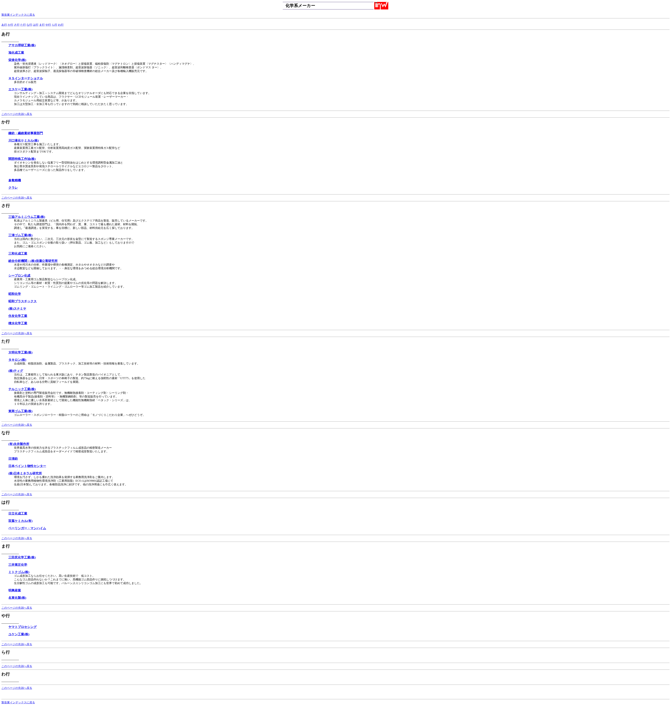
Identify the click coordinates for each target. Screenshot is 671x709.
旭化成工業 (16, 52)
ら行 (54, 24)
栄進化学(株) (17, 60)
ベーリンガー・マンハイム (27, 528)
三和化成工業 (17, 253)
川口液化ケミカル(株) (23, 140)
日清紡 (13, 458)
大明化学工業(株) (20, 352)
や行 (48, 24)
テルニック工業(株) (22, 389)
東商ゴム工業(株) (20, 411)
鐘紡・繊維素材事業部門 (25, 133)
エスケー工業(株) (20, 89)
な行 (29, 24)
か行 (10, 24)
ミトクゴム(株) (18, 572)
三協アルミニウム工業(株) (26, 217)
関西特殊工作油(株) (22, 159)
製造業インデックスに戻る (18, 14)
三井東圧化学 (17, 564)
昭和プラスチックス (22, 301)
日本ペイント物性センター (27, 466)
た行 (23, 24)
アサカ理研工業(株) (22, 45)
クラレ (13, 187)
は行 (35, 24)
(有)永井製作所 (18, 444)
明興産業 (14, 590)
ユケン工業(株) (18, 634)
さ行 (17, 24)
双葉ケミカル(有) (20, 521)
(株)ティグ (15, 370)
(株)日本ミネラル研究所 (25, 473)
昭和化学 (14, 294)
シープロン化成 (19, 275)
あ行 (4, 24)
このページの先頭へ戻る (16, 114)
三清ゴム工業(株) (20, 235)
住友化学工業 (17, 316)
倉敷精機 (14, 180)
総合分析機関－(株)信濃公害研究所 (33, 261)
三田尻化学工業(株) (22, 557)
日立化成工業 (17, 513)
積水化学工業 (17, 323)
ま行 (42, 24)
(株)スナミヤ (17, 308)
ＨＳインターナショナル (25, 78)
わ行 (61, 24)
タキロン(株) (17, 359)
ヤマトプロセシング (22, 627)
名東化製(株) (17, 597)
